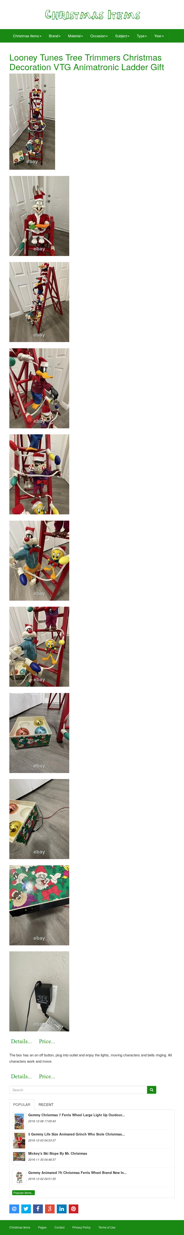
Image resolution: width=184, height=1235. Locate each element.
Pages (42, 1227)
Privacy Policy (81, 1227)
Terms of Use (106, 1227)
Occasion (97, 35)
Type (140, 35)
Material (74, 35)
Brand (53, 35)
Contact (59, 1227)
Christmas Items (26, 35)
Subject (121, 35)
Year (157, 35)
